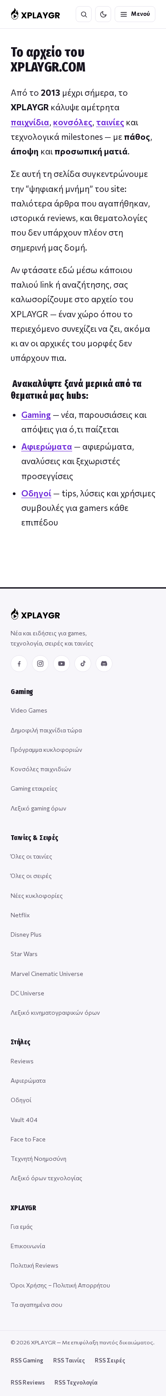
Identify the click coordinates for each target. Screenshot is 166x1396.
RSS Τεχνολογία (75, 1382)
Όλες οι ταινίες (31, 856)
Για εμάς (22, 1226)
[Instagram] (40, 663)
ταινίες (110, 122)
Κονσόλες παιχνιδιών (41, 769)
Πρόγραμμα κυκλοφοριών (46, 749)
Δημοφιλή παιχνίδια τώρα (46, 730)
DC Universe (27, 993)
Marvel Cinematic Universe (47, 973)
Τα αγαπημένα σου (36, 1304)
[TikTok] (82, 663)
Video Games (29, 710)
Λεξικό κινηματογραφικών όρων (55, 1012)
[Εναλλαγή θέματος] (103, 14)
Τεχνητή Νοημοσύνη (38, 1158)
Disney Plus (26, 934)
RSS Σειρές (110, 1360)
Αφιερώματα (46, 446)
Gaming (36, 414)
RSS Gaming (27, 1360)
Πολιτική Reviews (34, 1265)
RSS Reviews (28, 1382)
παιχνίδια (30, 122)
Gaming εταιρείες (34, 788)
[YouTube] (61, 663)
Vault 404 (24, 1119)
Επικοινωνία (28, 1246)
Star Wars (24, 953)
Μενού (140, 13)
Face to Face (28, 1139)
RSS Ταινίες (69, 1360)
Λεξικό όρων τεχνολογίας (46, 1178)
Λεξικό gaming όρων (38, 808)
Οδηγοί (36, 493)
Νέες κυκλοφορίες (37, 895)
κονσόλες (72, 122)
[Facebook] (19, 663)
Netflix (20, 915)
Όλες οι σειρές (31, 875)
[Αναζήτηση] (84, 14)
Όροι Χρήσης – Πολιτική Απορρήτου (60, 1285)
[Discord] (104, 663)
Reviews (22, 1061)
